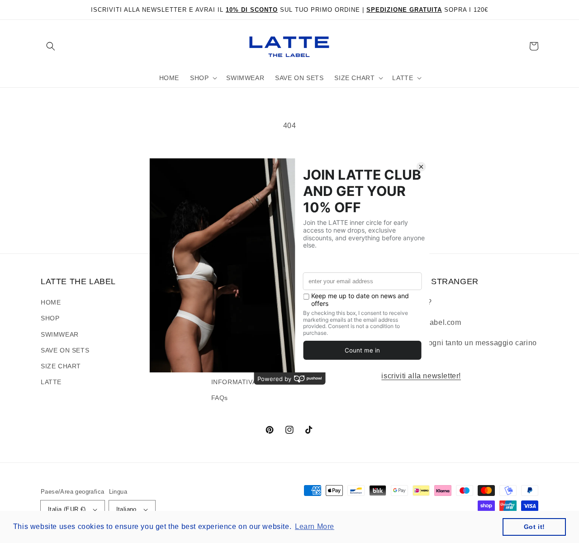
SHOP (50, 318)
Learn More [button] (314, 526)
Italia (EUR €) (67, 509)
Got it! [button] (534, 526)
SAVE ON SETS (65, 350)
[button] (51, 46)
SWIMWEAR (60, 334)
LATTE (51, 382)
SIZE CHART (61, 366)
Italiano (126, 509)
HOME (51, 302)
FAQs (219, 397)
